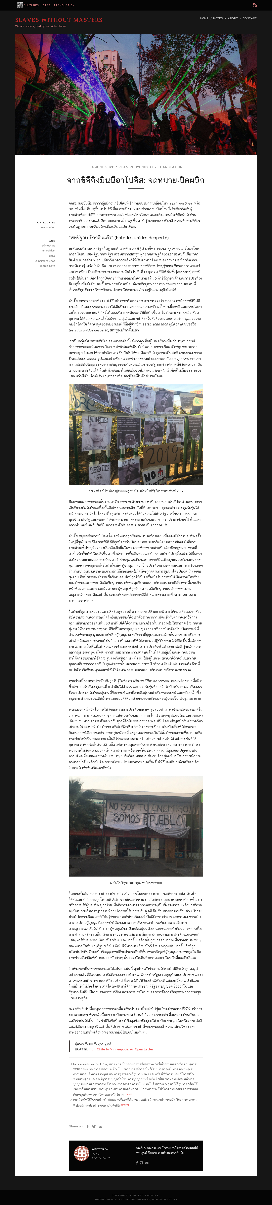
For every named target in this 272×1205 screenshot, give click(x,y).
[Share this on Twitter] (94, 1126)
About (233, 18)
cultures (31, 5)
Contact (250, 18)
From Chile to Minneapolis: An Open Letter (121, 1049)
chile (52, 255)
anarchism (48, 250)
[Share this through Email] (100, 1126)
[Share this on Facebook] (87, 1126)
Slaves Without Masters (59, 20)
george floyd (47, 265)
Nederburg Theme (138, 1199)
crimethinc (48, 245)
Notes (218, 18)
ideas (46, 5)
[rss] (255, 4)
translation (64, 5)
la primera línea (45, 260)
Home (204, 18)
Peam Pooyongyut (136, 167)
